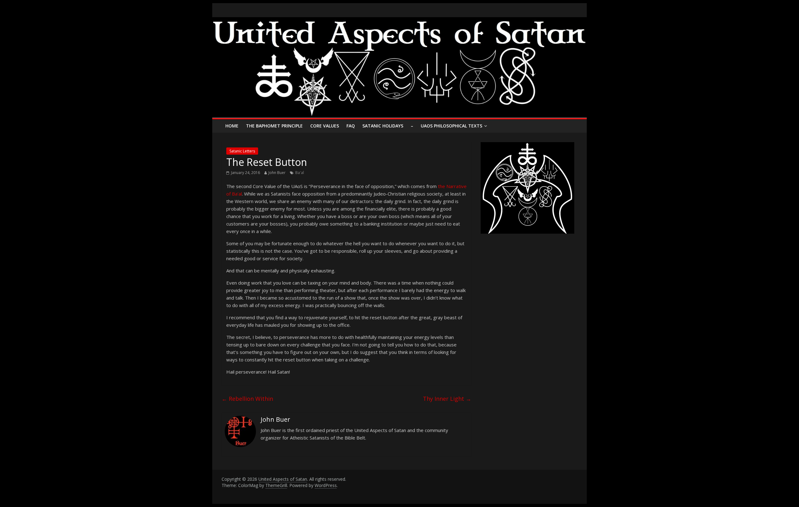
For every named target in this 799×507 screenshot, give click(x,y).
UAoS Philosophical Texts (451, 126)
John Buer (277, 172)
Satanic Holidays (382, 126)
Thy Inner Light (447, 398)
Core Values (324, 126)
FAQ (350, 126)
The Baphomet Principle (274, 126)
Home (231, 126)
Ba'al (299, 172)
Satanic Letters (242, 151)
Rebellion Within (247, 398)
